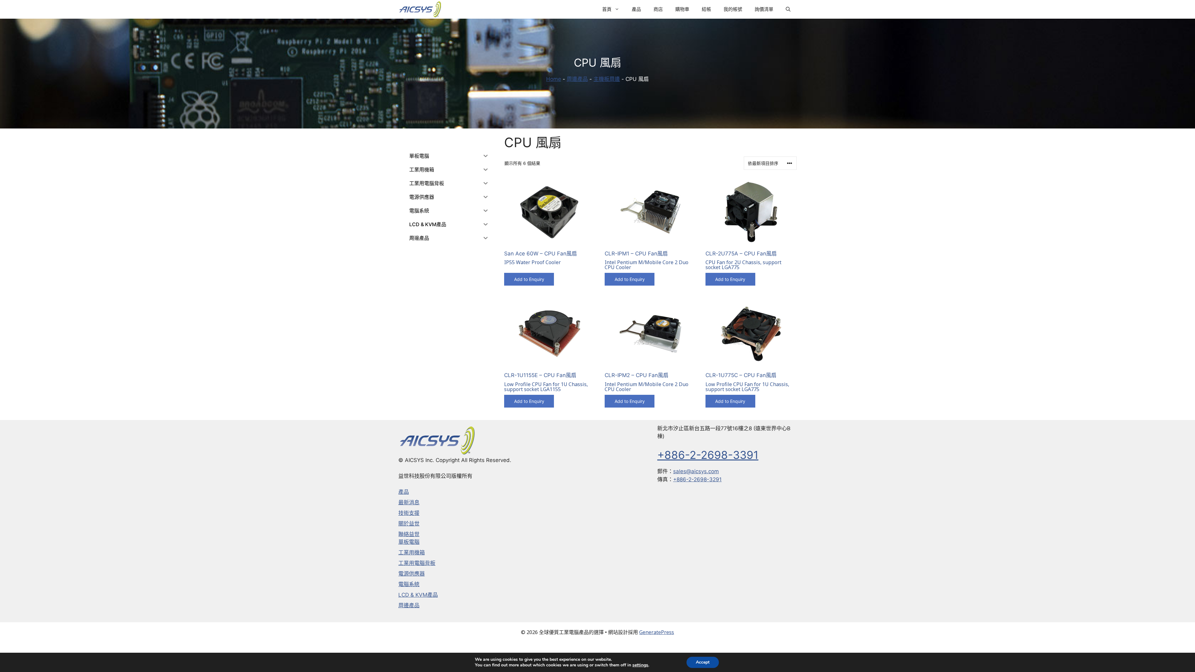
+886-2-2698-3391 (707, 454)
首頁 (607, 9)
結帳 (706, 9)
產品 (636, 9)
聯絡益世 (408, 534)
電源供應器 (411, 574)
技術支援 (408, 513)
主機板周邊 (606, 79)
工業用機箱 (411, 552)
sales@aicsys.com (696, 471)
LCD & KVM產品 (418, 595)
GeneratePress (656, 632)
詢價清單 (764, 9)
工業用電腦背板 (416, 563)
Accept (703, 662)
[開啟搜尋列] (788, 9)
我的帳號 (733, 9)
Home (553, 79)
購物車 (682, 9)
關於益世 (408, 523)
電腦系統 (408, 584)
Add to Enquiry (529, 279)
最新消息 (408, 502)
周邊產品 (577, 79)
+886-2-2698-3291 (697, 479)
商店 (658, 9)
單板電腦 (408, 542)
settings (640, 665)
